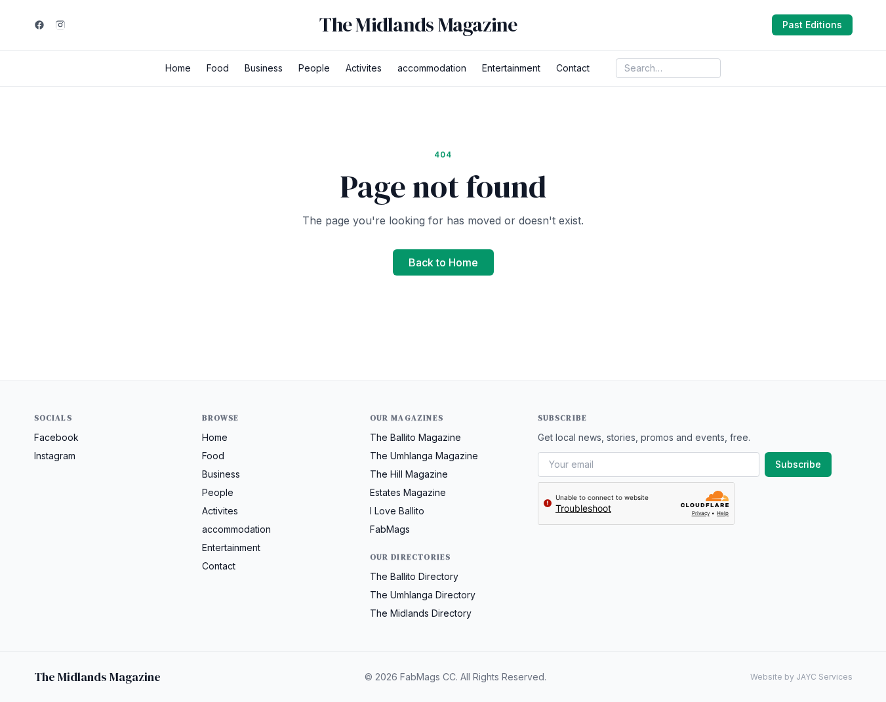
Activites (364, 67)
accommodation (431, 67)
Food (218, 67)
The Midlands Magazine (418, 25)
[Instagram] (60, 25)
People (314, 67)
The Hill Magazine (409, 474)
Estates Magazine (408, 492)
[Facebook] (39, 25)
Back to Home (443, 262)
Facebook (56, 437)
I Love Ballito (397, 510)
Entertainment (511, 67)
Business (264, 67)
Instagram (54, 455)
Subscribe (798, 464)
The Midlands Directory (421, 613)
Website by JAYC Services (801, 677)
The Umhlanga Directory (422, 594)
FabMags (390, 529)
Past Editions (812, 24)
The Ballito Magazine (415, 437)
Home (178, 67)
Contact (573, 67)
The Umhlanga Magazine (424, 455)
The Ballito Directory (414, 576)
